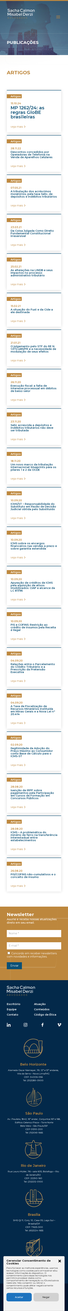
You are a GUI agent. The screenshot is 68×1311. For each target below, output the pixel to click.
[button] (60, 1261)
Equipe (11, 1009)
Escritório (13, 1004)
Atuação (40, 1004)
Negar (46, 1297)
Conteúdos (41, 1009)
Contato (12, 1014)
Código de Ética (45, 1014)
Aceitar (19, 1297)
